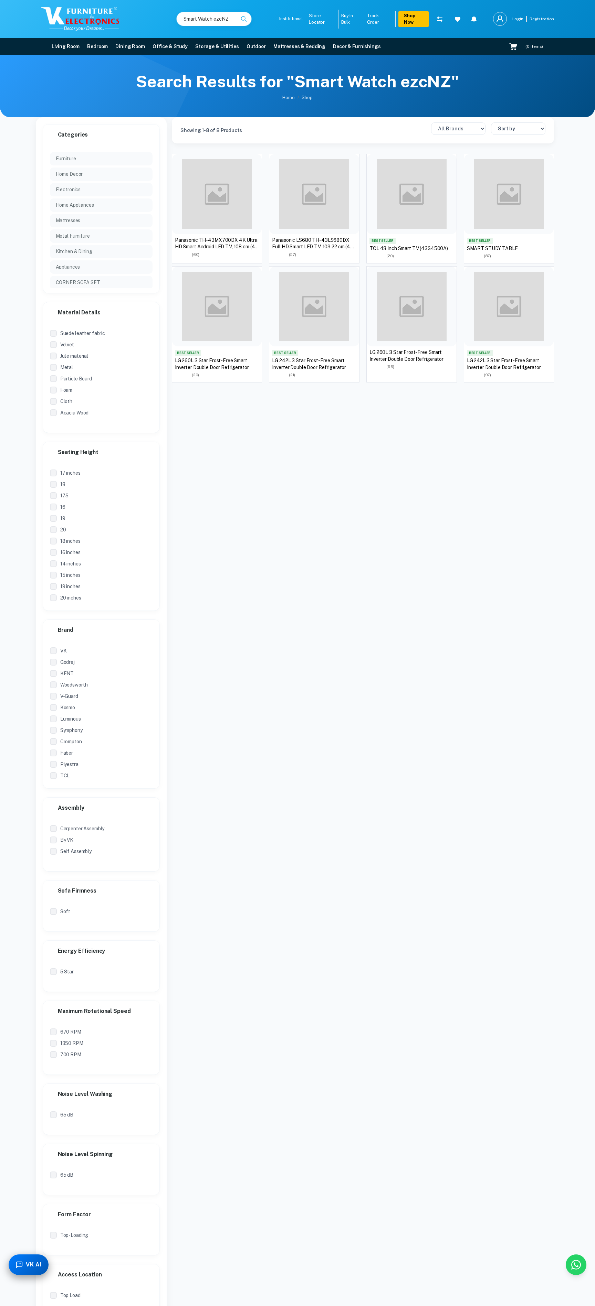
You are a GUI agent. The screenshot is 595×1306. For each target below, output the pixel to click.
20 (63, 529)
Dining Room (130, 46)
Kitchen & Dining (74, 251)
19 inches (70, 586)
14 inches (70, 563)
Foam (66, 390)
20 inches (70, 598)
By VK (66, 840)
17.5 (64, 495)
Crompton (71, 741)
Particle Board (76, 378)
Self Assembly (76, 851)
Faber (66, 753)
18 (62, 484)
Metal (66, 367)
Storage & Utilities (217, 46)
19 (62, 518)
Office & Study (170, 46)
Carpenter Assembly (82, 828)
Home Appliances (75, 205)
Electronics (68, 189)
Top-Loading (74, 1235)
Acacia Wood (74, 412)
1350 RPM (71, 1043)
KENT (67, 673)
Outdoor (256, 46)
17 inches (70, 473)
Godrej (67, 662)
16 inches (70, 552)
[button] (474, 19)
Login (517, 19)
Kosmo (67, 707)
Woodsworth (74, 685)
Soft (65, 911)
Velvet (67, 344)
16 (62, 507)
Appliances (68, 267)
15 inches (70, 575)
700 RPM (70, 1054)
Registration (542, 19)
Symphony (71, 730)
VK (63, 651)
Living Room (66, 46)
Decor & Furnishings (357, 46)
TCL (65, 775)
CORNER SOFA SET (78, 282)
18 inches (70, 541)
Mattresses (68, 220)
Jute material (74, 356)
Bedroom (97, 46)
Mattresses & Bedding (299, 46)
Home (288, 97)
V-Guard (69, 696)
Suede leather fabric (82, 333)
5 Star (67, 971)
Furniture (66, 158)
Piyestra (69, 764)
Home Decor (69, 174)
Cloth (66, 401)
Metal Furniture (73, 236)
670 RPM (70, 1032)
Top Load (70, 1295)
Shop (307, 97)
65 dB (66, 1115)
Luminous (70, 719)
